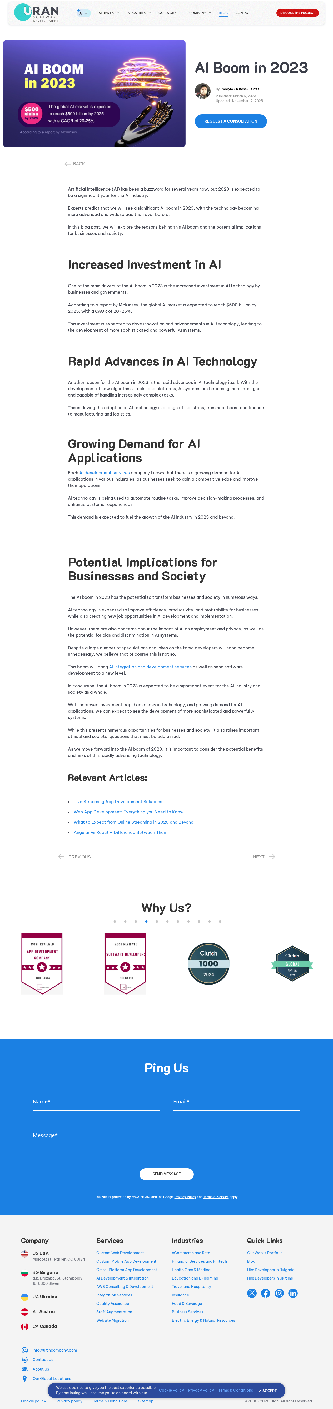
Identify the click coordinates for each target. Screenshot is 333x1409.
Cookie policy (33, 1401)
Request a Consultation (231, 121)
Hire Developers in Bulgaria (271, 1269)
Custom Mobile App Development (126, 1261)
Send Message (167, 1174)
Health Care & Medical (192, 1269)
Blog (223, 12)
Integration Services (114, 1295)
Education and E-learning (195, 1278)
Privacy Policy (185, 1197)
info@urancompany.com (55, 1350)
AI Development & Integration (122, 1278)
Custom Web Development (120, 1253)
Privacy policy (69, 1401)
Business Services (187, 1312)
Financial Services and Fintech (199, 1261)
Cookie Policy (171, 1390)
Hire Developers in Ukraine (270, 1278)
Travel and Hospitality (191, 1286)
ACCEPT (269, 1391)
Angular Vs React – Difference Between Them (120, 832)
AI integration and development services (150, 666)
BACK (79, 164)
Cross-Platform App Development (126, 1269)
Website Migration (112, 1320)
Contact (243, 12)
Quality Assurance (112, 1303)
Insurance (180, 1295)
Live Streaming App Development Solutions (118, 801)
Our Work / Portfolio (265, 1253)
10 (209, 921)
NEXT (259, 857)
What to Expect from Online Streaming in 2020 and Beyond (133, 822)
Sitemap (145, 1401)
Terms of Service (216, 1197)
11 (220, 921)
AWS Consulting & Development (124, 1286)
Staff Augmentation (114, 1312)
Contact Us (43, 1359)
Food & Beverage (187, 1303)
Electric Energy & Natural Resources (203, 1320)
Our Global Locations (52, 1378)
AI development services (104, 472)
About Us (41, 1369)
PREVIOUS (80, 857)
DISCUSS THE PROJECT (297, 13)
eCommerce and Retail (192, 1253)
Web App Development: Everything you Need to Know (129, 811)
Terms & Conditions (110, 1401)
